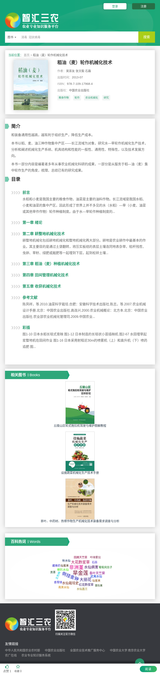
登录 (115, 6)
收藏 (18, 671)
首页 (27, 55)
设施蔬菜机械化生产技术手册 (80, 472)
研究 (106, 97)
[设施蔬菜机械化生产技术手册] (80, 451)
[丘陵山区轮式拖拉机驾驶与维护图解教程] (80, 402)
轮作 (77, 97)
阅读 (148, 669)
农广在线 (11, 655)
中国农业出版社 (55, 650)
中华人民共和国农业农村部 (22, 650)
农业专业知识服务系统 (36, 655)
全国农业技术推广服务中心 (87, 650)
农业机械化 (91, 97)
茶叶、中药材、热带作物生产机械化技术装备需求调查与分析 (80, 521)
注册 (143, 6)
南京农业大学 (136, 650)
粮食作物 (64, 97)
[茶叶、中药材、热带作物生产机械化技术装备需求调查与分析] (80, 498)
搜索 (146, 37)
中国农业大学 (118, 650)
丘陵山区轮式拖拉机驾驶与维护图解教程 (80, 425)
